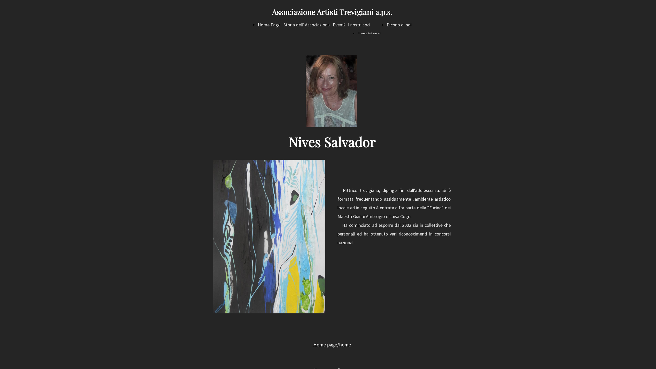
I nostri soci (359, 25)
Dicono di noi (399, 25)
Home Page (269, 25)
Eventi (339, 25)
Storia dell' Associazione (306, 25)
